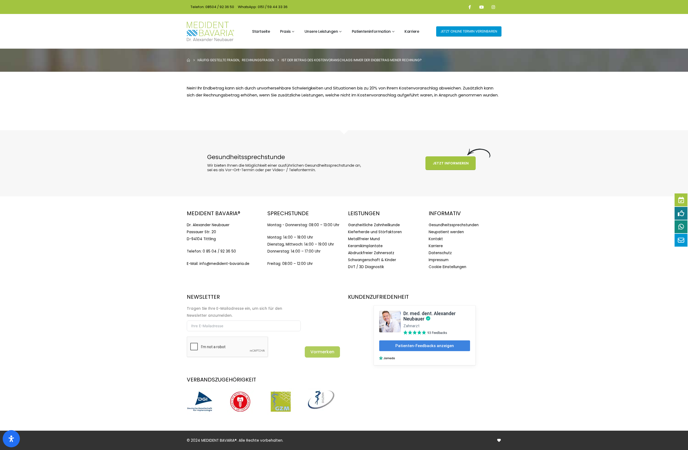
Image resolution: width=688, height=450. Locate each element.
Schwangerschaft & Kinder (372, 259)
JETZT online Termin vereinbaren (468, 31)
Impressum (439, 259)
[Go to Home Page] (188, 60)
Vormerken (322, 352)
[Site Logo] (210, 31)
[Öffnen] (11, 438)
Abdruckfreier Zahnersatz (371, 252)
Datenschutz (440, 252)
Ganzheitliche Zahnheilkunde (374, 225)
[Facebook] (470, 7)
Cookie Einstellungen (447, 266)
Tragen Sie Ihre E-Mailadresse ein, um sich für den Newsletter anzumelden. (234, 312)
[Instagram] (493, 7)
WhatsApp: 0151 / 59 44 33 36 (263, 6)
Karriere (411, 31)
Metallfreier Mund (364, 239)
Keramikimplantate (365, 246)
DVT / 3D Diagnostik (366, 266)
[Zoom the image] (200, 391)
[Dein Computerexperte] (499, 440)
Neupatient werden (446, 232)
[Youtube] (481, 7)
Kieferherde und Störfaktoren (375, 232)
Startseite (261, 31)
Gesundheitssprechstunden (454, 225)
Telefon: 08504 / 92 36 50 (212, 6)
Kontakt (436, 239)
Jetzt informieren (451, 163)
